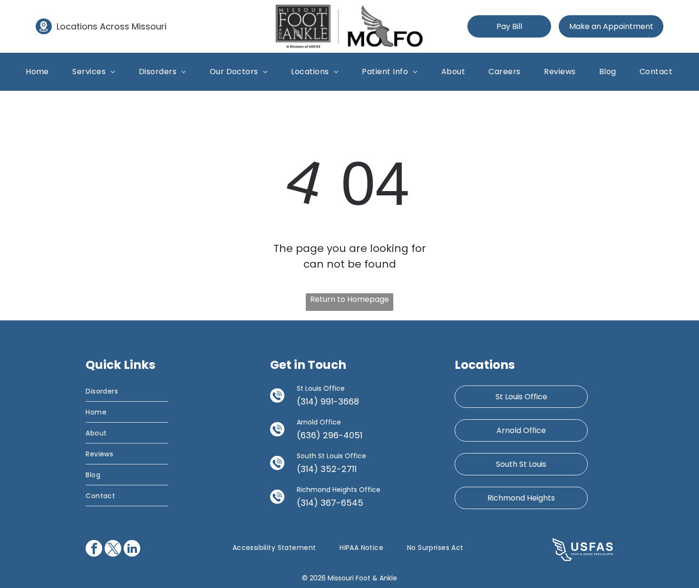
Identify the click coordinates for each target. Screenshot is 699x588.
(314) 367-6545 (330, 503)
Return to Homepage (349, 299)
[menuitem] (37, 71)
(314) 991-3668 (328, 401)
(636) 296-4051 (329, 435)
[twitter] (113, 549)
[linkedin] (132, 549)
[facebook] (94, 549)
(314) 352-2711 (327, 469)
